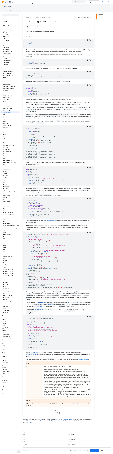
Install (19, 2)
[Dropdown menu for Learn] (28, 2)
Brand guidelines (72, 442)
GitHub (103, 2)
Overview (4, 10)
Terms (24, 450)
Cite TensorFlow (72, 444)
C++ (17, 10)
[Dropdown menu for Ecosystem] (46, 2)
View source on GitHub (35, 27)
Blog (24, 434)
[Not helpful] (90, 18)
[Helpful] (88, 18)
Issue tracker (71, 434)
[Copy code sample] (90, 40)
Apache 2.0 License (27, 420)
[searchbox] (10, 15)
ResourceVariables (83, 359)
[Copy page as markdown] (53, 21)
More (61, 2)
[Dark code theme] (87, 40)
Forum (24, 437)
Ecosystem (41, 2)
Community (52, 2)
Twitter (24, 442)
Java (22, 10)
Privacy (29, 450)
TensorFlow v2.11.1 (8, 7)
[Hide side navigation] (18, 451)
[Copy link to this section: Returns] (31, 401)
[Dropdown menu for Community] (57, 2)
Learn (25, 2)
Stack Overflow (71, 439)
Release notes (71, 437)
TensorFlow (28, 17)
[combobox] (79, 1)
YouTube (25, 444)
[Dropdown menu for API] (35, 2)
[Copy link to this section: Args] (30, 363)
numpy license (30, 422)
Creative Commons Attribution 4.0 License (64, 419)
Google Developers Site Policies (47, 420)
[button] (10, 27)
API (32, 2)
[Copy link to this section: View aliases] (36, 36)
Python (11, 10)
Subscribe (94, 450)
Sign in (109, 1)
